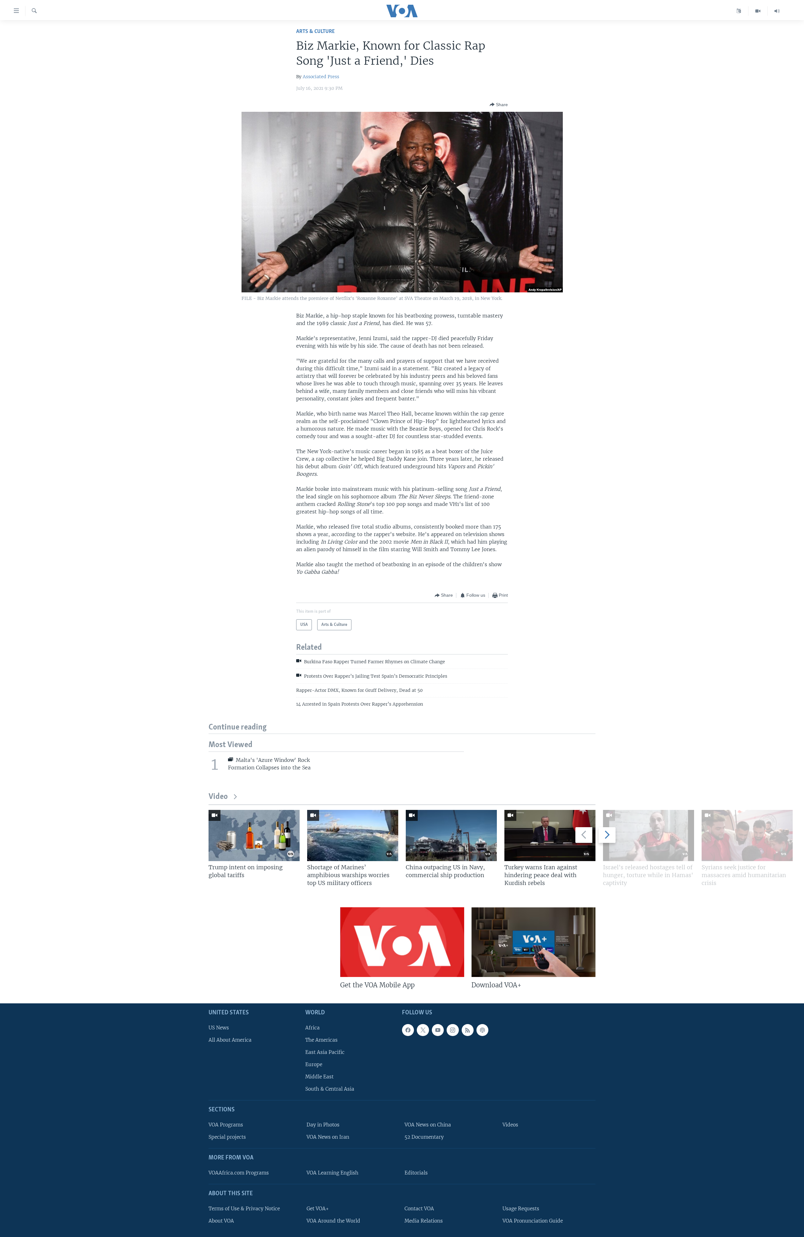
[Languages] (738, 11)
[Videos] (758, 11)
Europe (313, 1065)
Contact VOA (419, 1209)
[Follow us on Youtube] (438, 1030)
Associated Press (321, 76)
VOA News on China (428, 1125)
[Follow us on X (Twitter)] (423, 1030)
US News (219, 1028)
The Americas (321, 1040)
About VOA (221, 1221)
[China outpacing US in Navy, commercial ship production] (451, 835)
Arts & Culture (315, 31)
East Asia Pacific (325, 1052)
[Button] (499, 104)
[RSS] (468, 1030)
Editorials (416, 1173)
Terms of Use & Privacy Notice (244, 1209)
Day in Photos (323, 1125)
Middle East (319, 1077)
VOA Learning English (332, 1173)
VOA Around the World (333, 1221)
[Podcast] (482, 1030)
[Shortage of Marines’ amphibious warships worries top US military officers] (352, 835)
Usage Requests (521, 1209)
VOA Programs (226, 1125)
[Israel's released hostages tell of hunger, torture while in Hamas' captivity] (648, 835)
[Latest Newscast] (777, 11)
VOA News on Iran (328, 1137)
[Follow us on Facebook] (408, 1030)
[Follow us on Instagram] (453, 1030)
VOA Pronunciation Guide (533, 1221)
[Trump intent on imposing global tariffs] (254, 835)
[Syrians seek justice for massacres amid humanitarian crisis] (747, 835)
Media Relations (424, 1221)
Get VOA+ (318, 1209)
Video (218, 797)
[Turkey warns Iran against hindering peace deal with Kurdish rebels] (549, 835)
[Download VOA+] (533, 942)
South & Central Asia (329, 1089)
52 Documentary (424, 1137)
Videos (510, 1125)
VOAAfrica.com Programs (239, 1173)
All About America (230, 1040)
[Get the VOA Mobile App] (402, 942)
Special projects (227, 1137)
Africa (312, 1028)
